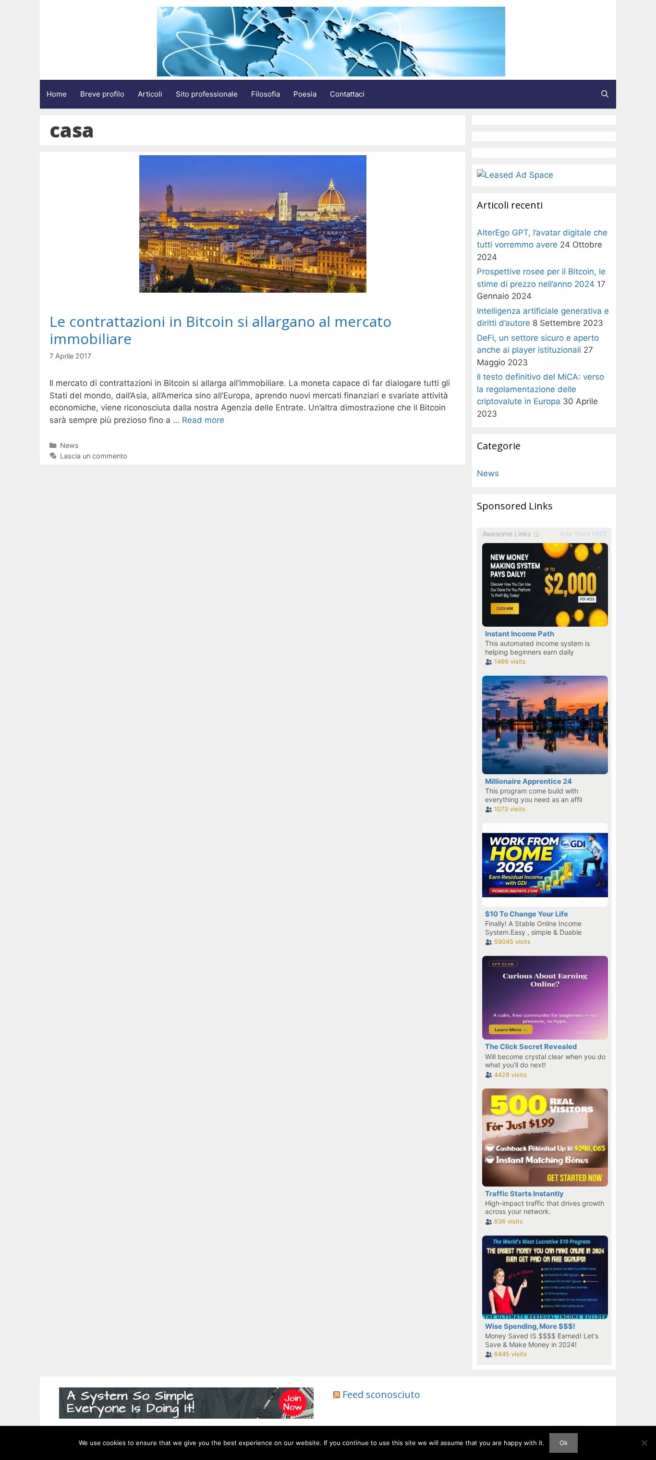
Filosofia (265, 94)
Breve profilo (102, 94)
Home (57, 94)
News (69, 445)
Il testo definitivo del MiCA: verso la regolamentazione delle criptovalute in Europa (540, 389)
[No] (644, 1443)
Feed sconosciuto (381, 1394)
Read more (203, 420)
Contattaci (347, 94)
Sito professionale (207, 94)
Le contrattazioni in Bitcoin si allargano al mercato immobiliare (220, 329)
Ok (563, 1443)
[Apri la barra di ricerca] (605, 94)
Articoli (150, 94)
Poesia (304, 94)
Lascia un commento (93, 456)
